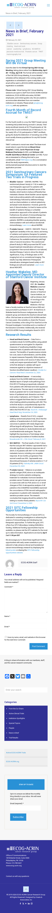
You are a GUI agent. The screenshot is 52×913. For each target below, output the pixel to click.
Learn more (26, 225)
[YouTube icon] (26, 903)
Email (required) (16, 803)
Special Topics (14, 723)
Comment (8, 587)
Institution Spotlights (17, 718)
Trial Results (13, 738)
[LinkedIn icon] (29, 903)
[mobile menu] (48, 5)
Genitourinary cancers (28, 44)
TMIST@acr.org (26, 160)
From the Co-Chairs (16, 709)
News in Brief (14, 733)
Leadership (17, 49)
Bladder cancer (13, 44)
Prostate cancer (31, 52)
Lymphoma (27, 49)
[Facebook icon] (20, 903)
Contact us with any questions (17, 876)
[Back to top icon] (26, 889)
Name (7, 616)
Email (7, 627)
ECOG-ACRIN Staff (29, 562)
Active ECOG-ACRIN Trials (16, 753)
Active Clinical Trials (16, 713)
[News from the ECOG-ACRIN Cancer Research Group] (26, 5)
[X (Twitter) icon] (23, 903)
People (11, 728)
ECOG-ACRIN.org (12, 761)
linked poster (11, 550)
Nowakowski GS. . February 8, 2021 (28, 439)
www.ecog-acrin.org (14, 866)
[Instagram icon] (32, 903)
